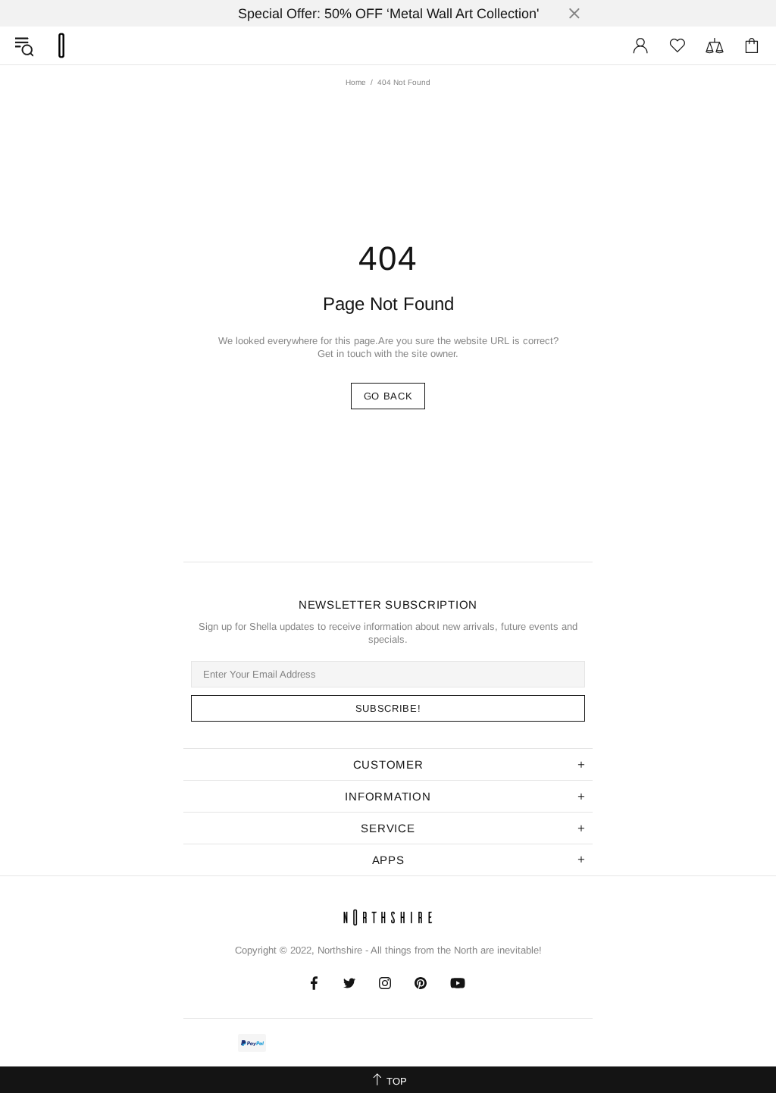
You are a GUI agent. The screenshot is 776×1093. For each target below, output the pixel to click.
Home (356, 82)
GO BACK (388, 396)
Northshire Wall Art (61, 45)
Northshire (340, 950)
